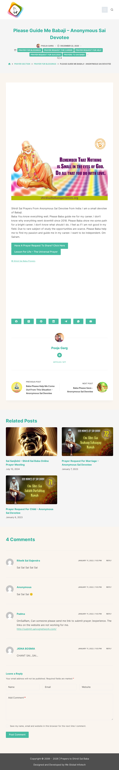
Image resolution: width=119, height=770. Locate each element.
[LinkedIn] (53, 321)
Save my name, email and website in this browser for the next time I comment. (48, 726)
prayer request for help (88, 50)
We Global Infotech (75, 764)
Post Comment (17, 734)
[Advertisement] (59, 110)
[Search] (112, 9)
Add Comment (17, 697)
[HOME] (9, 64)
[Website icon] (59, 355)
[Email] (91, 321)
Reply (109, 560)
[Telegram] (66, 321)
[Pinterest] (41, 321)
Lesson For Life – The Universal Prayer (36, 251)
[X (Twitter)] (29, 321)
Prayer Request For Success (46, 54)
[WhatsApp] (78, 321)
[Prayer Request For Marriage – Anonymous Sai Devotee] (87, 441)
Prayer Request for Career (58, 50)
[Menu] (105, 10)
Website (86, 687)
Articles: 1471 (59, 362)
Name (11, 687)
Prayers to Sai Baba (74, 54)
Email (48, 687)
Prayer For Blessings (30, 50)
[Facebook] (16, 321)
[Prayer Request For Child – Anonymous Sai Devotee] (31, 489)
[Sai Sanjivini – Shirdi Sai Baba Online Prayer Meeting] (31, 441)
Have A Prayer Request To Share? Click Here (39, 245)
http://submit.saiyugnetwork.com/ (36, 629)
